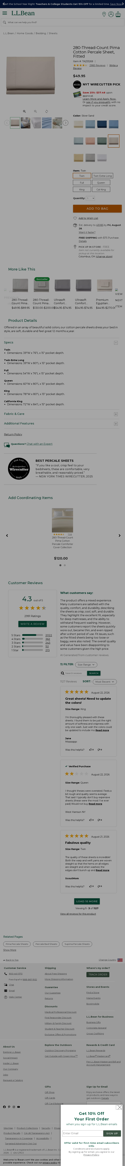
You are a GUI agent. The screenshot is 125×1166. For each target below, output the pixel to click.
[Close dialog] (119, 1107)
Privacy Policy (91, 1154)
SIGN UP (112, 1133)
